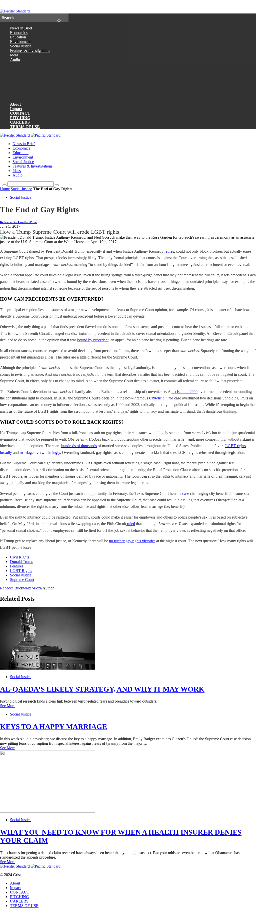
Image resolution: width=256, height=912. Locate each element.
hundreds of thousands (79, 446)
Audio (15, 59)
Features (16, 566)
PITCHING (20, 118)
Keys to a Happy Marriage (53, 726)
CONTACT (20, 113)
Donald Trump (21, 561)
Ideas (14, 55)
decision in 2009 (185, 391)
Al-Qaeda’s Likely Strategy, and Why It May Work (102, 689)
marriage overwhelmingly (40, 452)
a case (184, 493)
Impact (16, 109)
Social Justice (20, 46)
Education (18, 37)
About (15, 104)
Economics (19, 32)
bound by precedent (92, 340)
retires (169, 251)
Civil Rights (19, 557)
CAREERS (20, 122)
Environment (20, 41)
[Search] (59, 17)
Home (5, 189)
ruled (131, 524)
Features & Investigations (30, 50)
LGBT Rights (21, 570)
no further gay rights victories (132, 541)
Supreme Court (22, 579)
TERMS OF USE (25, 127)
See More (7, 706)
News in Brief (21, 28)
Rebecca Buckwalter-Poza (18, 222)
